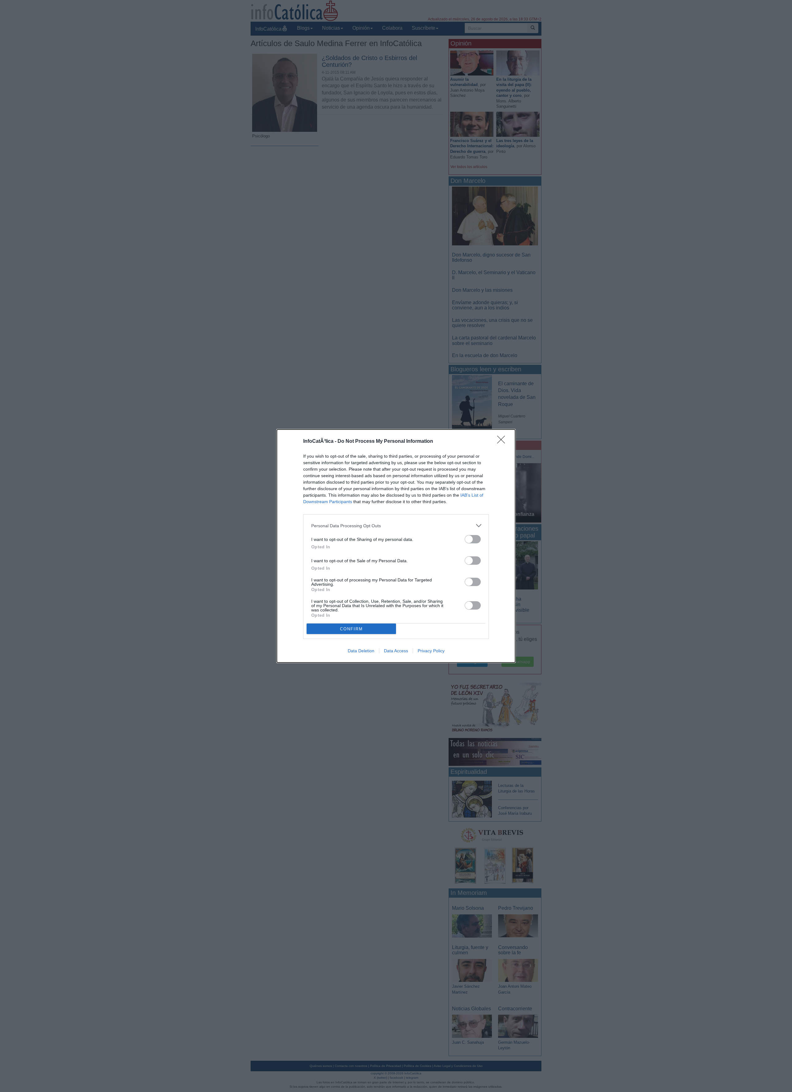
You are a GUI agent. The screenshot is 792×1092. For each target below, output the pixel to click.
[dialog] (396, 546)
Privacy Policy (431, 650)
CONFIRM (351, 629)
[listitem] (396, 525)
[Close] (503, 441)
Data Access (396, 650)
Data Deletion (361, 650)
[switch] (473, 539)
